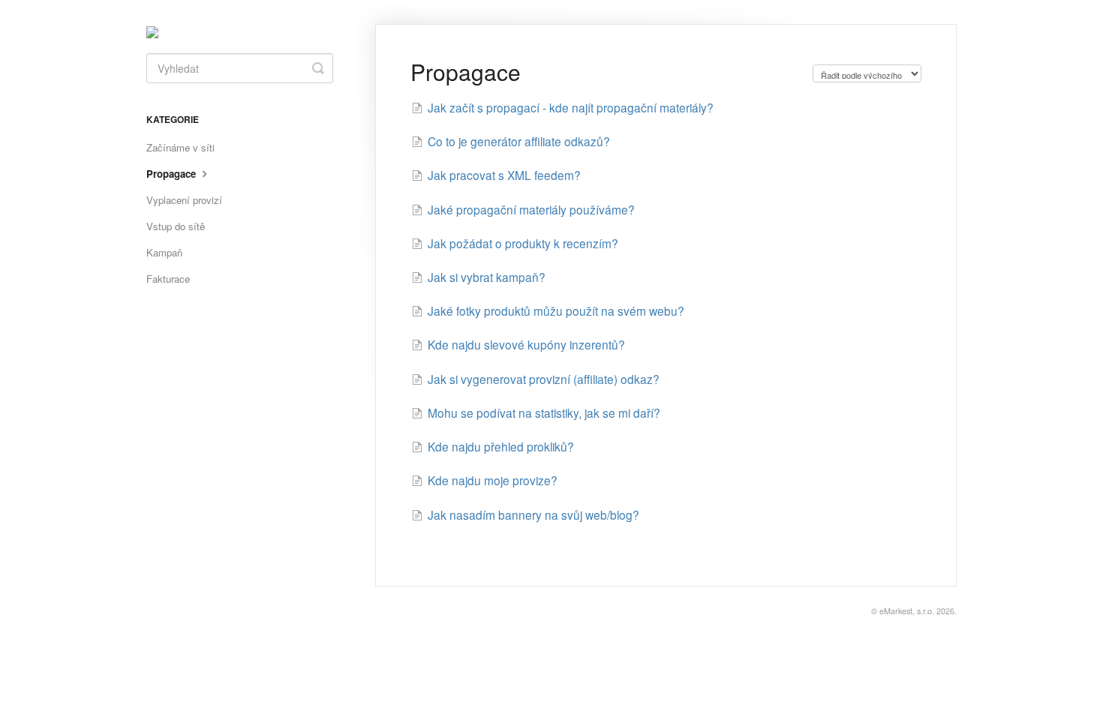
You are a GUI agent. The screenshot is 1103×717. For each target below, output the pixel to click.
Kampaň (164, 252)
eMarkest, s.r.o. (906, 610)
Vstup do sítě (175, 226)
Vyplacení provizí (184, 200)
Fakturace (168, 279)
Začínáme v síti (180, 147)
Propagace (172, 173)
